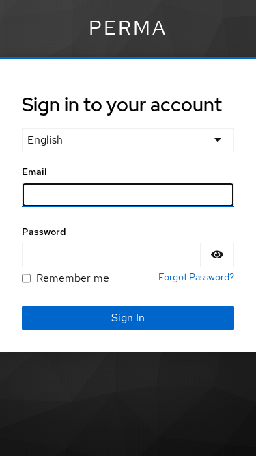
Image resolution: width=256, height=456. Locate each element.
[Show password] (217, 255)
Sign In (128, 317)
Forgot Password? (196, 277)
